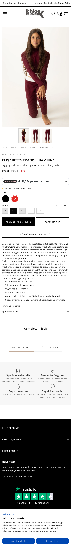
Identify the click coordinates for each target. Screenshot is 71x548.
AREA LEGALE (10, 451)
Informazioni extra (11, 306)
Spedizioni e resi (10, 311)
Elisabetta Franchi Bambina (28, 160)
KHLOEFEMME (10, 427)
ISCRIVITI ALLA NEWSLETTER (17, 476)
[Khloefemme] (35, 13)
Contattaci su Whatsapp (14, 3)
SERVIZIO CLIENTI (13, 439)
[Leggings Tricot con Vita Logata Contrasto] (23, 135)
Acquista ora (52, 222)
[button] (8, 514)
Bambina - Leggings (9, 147)
